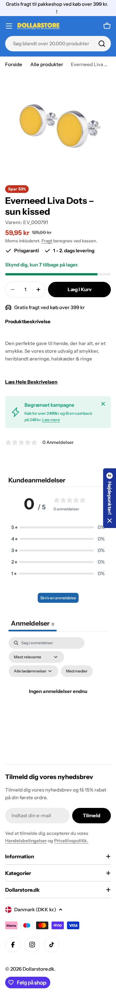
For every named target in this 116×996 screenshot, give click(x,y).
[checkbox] (77, 671)
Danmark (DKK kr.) (35, 909)
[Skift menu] (9, 26)
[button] (58, 527)
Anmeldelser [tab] (32, 623)
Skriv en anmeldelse (58, 597)
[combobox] (58, 43)
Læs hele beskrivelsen (31, 382)
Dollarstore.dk (38, 969)
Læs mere (51, 419)
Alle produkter (46, 64)
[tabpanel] (58, 699)
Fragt (47, 240)
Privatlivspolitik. (71, 841)
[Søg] (102, 44)
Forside (13, 64)
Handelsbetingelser (26, 841)
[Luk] (103, 404)
